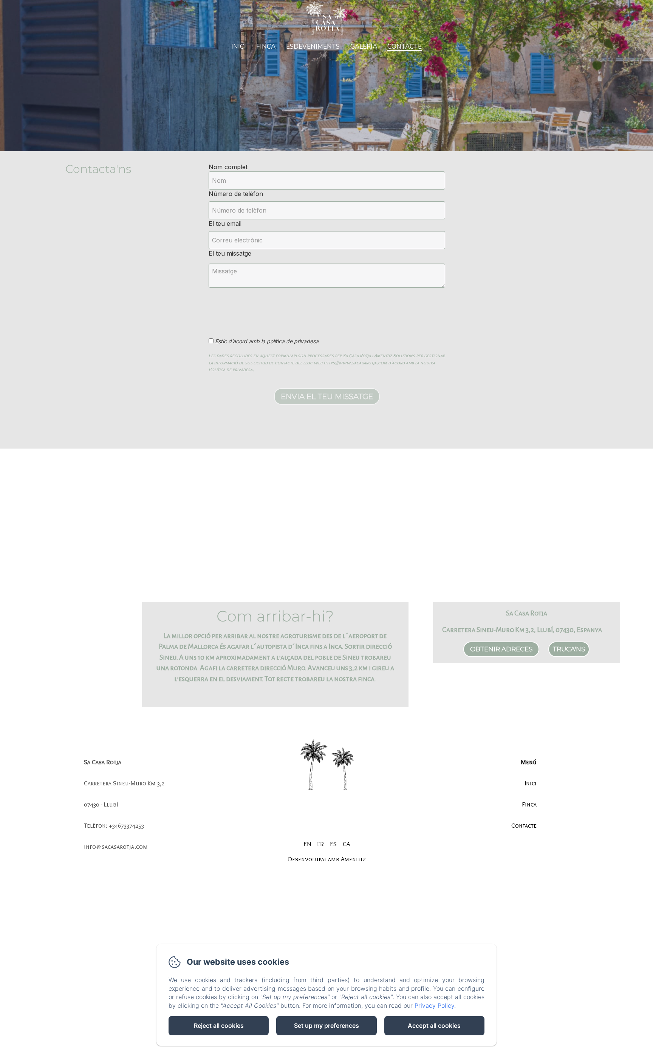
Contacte (404, 46)
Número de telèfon (236, 193)
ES (333, 844)
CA (346, 844)
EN (307, 844)
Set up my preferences (326, 1025)
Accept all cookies (434, 1025)
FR (320, 844)
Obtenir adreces (501, 649)
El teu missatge (230, 253)
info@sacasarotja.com (116, 846)
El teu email (225, 223)
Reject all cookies (219, 1025)
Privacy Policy (434, 1005)
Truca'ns (569, 649)
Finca (265, 46)
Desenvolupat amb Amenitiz (326, 859)
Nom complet (228, 167)
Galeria (363, 46)
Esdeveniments (313, 46)
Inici (238, 46)
